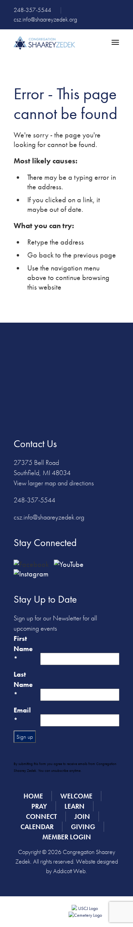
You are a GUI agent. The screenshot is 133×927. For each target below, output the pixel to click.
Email (22, 715)
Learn (74, 806)
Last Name (23, 684)
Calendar (37, 826)
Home (33, 796)
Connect (41, 816)
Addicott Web (69, 871)
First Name (23, 648)
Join (82, 816)
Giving (83, 826)
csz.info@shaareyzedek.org (45, 19)
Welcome (76, 796)
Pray (39, 806)
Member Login (66, 837)
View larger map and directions (54, 483)
